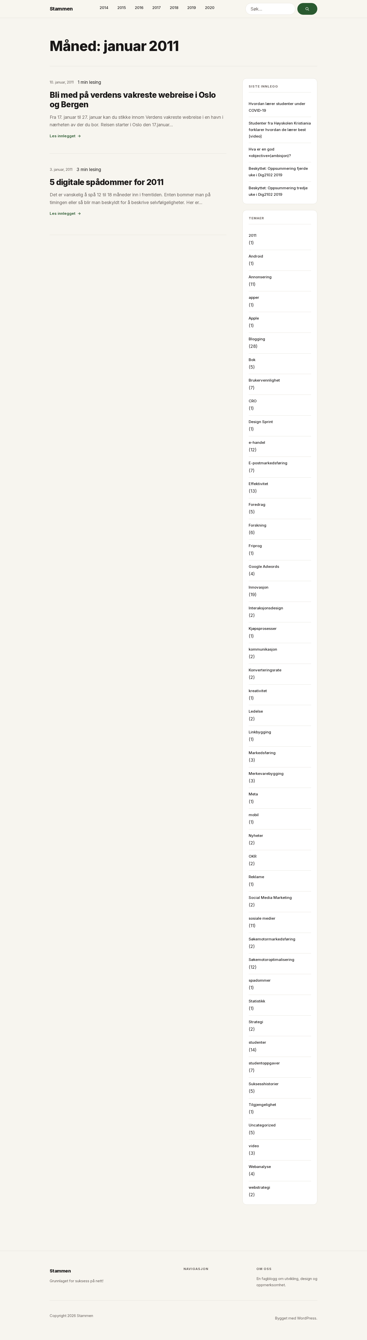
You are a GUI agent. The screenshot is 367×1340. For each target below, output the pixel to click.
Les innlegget (62, 136)
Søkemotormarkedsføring (272, 939)
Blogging (257, 339)
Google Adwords (264, 566)
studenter (257, 1042)
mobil (254, 814)
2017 (156, 7)
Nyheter (256, 835)
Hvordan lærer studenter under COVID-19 (277, 107)
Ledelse (256, 711)
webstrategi (259, 1187)
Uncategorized (262, 1125)
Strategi (256, 1021)
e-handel (257, 442)
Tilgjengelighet (262, 1104)
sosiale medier (262, 918)
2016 (139, 7)
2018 (174, 7)
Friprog (255, 545)
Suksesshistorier (264, 1083)
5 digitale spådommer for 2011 (106, 182)
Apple (254, 318)
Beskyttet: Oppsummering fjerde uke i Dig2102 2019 (278, 171)
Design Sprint (261, 421)
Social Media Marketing (270, 897)
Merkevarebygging (266, 773)
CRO (253, 401)
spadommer (260, 980)
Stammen (61, 9)
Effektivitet (258, 483)
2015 (121, 7)
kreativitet (258, 690)
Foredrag (257, 504)
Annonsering (260, 277)
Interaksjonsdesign (266, 608)
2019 (191, 7)
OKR (252, 856)
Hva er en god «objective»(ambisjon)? (270, 152)
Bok (252, 359)
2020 (209, 7)
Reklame (256, 876)
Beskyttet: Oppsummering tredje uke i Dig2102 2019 (278, 191)
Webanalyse (260, 1166)
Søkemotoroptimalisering (271, 959)
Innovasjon (258, 587)
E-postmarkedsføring (268, 463)
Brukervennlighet (264, 380)
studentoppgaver (264, 1063)
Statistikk (257, 1001)
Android (256, 256)
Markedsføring (262, 752)
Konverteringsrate (265, 670)
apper (254, 297)
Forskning (257, 525)
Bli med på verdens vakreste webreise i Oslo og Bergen (133, 99)
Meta (253, 794)
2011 (252, 235)
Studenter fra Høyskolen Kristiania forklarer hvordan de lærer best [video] (280, 130)
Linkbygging (260, 732)
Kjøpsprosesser (263, 628)
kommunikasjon (263, 649)
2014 (104, 7)
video (254, 1145)
